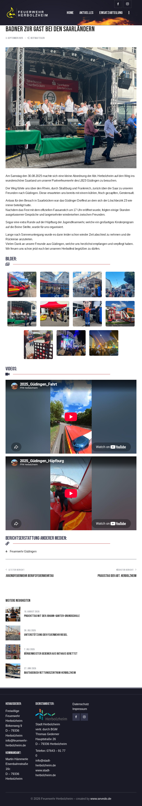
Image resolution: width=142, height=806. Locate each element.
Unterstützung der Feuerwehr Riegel (45, 635)
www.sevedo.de (100, 798)
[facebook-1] (118, 4)
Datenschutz (80, 704)
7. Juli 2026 (29, 649)
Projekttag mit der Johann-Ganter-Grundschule (52, 616)
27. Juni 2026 (30, 668)
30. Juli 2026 (30, 630)
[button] (36, 38)
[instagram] (127, 4)
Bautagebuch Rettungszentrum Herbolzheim (50, 673)
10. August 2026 (31, 611)
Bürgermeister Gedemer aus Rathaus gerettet (50, 654)
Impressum (79, 709)
